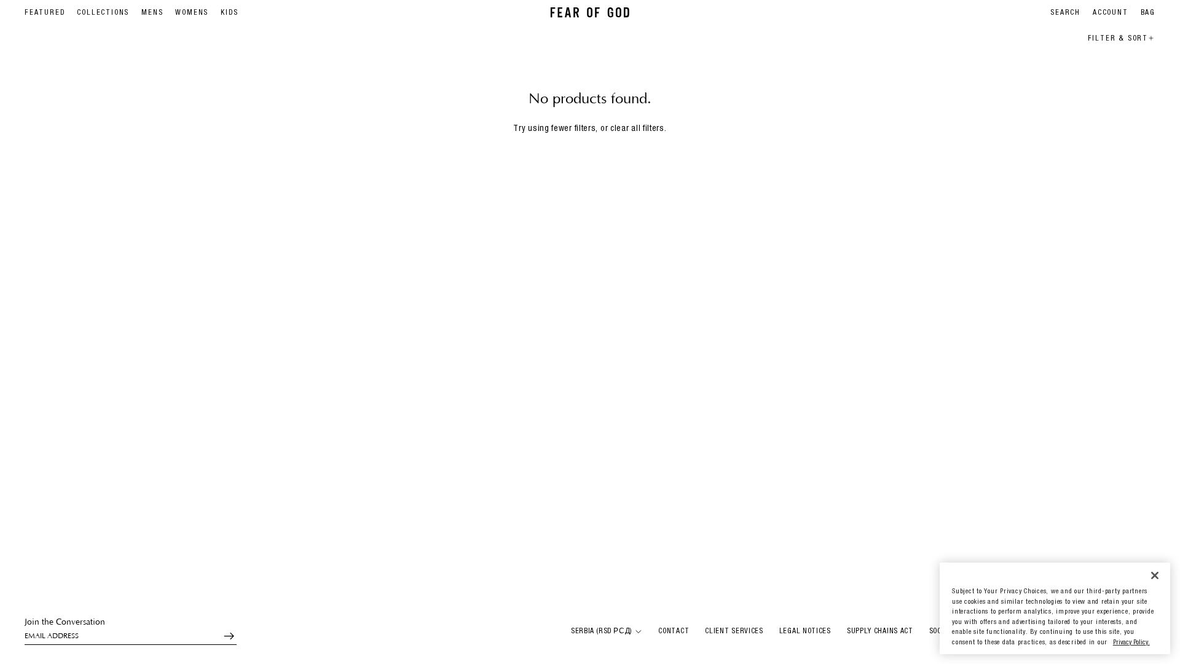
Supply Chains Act (880, 631)
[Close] (1154, 575)
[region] (1055, 608)
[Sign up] (224, 636)
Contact (673, 631)
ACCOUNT (1110, 13)
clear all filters (637, 129)
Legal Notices (805, 631)
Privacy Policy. (1131, 642)
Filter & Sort (1118, 38)
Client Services (734, 631)
